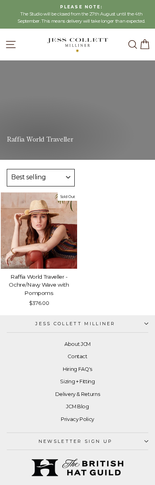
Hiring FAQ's (77, 369)
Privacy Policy (77, 419)
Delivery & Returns (77, 394)
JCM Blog (77, 406)
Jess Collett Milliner (75, 323)
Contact (77, 356)
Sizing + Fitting (77, 381)
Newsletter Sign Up (76, 441)
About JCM (77, 344)
